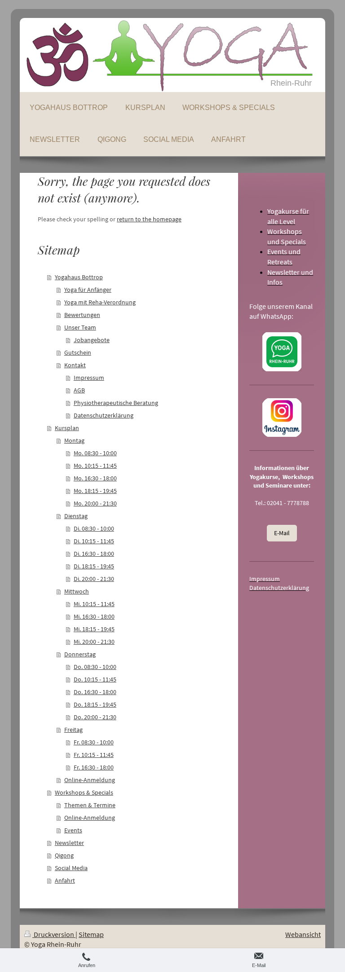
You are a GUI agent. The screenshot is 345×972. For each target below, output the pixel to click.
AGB (79, 390)
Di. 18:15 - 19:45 (94, 566)
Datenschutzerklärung (103, 415)
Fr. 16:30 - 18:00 (94, 767)
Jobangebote (92, 340)
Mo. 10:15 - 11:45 (95, 466)
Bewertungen (82, 315)
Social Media (71, 868)
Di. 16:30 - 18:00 (94, 554)
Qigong (64, 855)
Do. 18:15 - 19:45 (95, 704)
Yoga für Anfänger (87, 290)
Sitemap (91, 934)
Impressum (89, 378)
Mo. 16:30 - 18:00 (95, 478)
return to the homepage (149, 219)
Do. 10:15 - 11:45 (95, 679)
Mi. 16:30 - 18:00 (94, 616)
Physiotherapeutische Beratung (116, 403)
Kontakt (75, 365)
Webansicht (303, 934)
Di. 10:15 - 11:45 (94, 541)
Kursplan (67, 428)
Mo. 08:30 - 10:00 (95, 453)
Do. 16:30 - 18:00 (95, 692)
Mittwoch (76, 591)
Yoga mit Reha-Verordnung (100, 302)
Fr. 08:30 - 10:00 (94, 742)
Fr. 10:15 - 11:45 (94, 755)
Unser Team (80, 327)
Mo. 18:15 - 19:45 (95, 491)
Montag (74, 440)
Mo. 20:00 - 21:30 (95, 503)
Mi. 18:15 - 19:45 (94, 629)
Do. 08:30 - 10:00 (95, 667)
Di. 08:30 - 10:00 (94, 528)
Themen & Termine (89, 805)
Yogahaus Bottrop (79, 277)
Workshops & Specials (84, 792)
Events (73, 830)
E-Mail (282, 533)
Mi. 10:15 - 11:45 (94, 604)
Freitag (73, 730)
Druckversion (53, 934)
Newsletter (69, 843)
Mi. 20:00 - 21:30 (94, 642)
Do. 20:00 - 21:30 (95, 717)
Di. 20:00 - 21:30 (94, 579)
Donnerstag (80, 654)
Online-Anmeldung (89, 780)
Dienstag (76, 516)
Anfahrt (65, 880)
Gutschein (77, 352)
